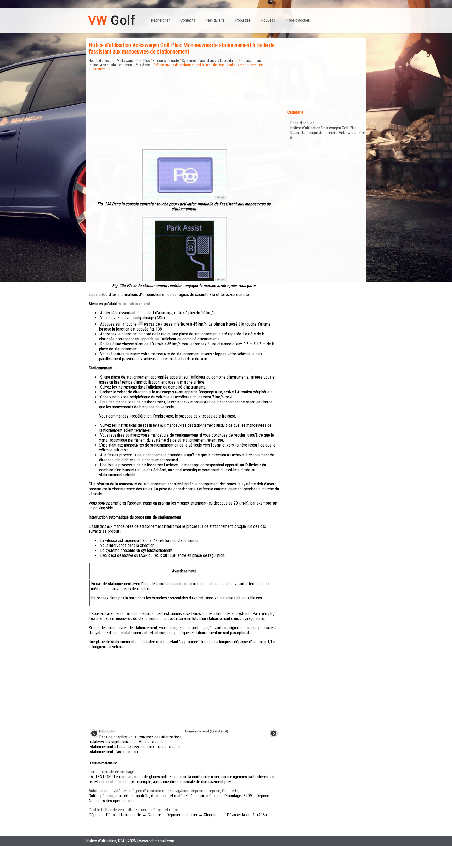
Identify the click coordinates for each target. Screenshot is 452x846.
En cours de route (166, 61)
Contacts (187, 20)
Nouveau (268, 20)
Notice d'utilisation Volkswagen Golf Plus (119, 61)
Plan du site (215, 20)
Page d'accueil (298, 20)
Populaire (243, 20)
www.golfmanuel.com (156, 840)
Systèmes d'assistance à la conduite (209, 61)
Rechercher (160, 20)
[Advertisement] (184, 107)
